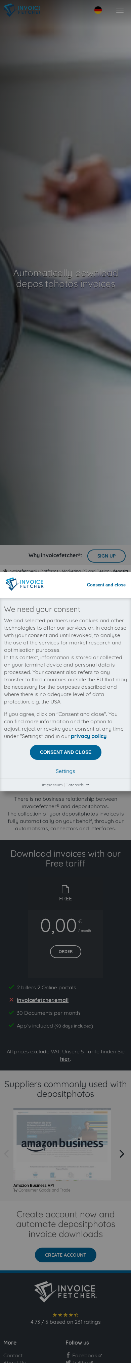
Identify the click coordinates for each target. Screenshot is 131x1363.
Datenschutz (77, 784)
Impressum (52, 784)
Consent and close (106, 584)
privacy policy (88, 736)
